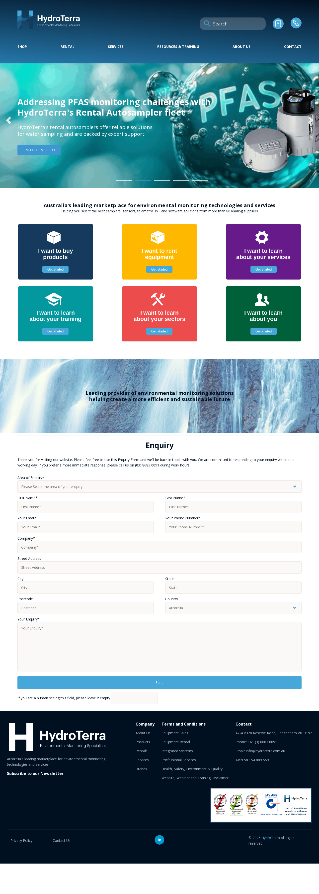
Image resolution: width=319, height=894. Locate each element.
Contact (293, 46)
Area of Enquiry (30, 477)
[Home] (48, 27)
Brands (141, 768)
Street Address (29, 558)
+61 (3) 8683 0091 (262, 742)
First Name (27, 497)
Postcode (25, 598)
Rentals (142, 750)
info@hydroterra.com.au (265, 750)
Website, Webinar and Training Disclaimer (195, 777)
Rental (68, 46)
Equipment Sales (174, 733)
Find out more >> (39, 150)
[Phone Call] (296, 27)
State (169, 578)
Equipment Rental (175, 742)
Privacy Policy (21, 840)
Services (116, 46)
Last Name (175, 497)
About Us (241, 46)
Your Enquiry (28, 619)
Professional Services (178, 759)
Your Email (27, 518)
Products (143, 742)
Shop (22, 46)
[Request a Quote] (278, 27)
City (20, 578)
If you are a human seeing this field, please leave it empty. (64, 698)
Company (26, 538)
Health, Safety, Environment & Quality (192, 768)
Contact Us (62, 840)
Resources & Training (178, 46)
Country (171, 598)
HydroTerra (270, 837)
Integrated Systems (177, 750)
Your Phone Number (182, 518)
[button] (8, 120)
